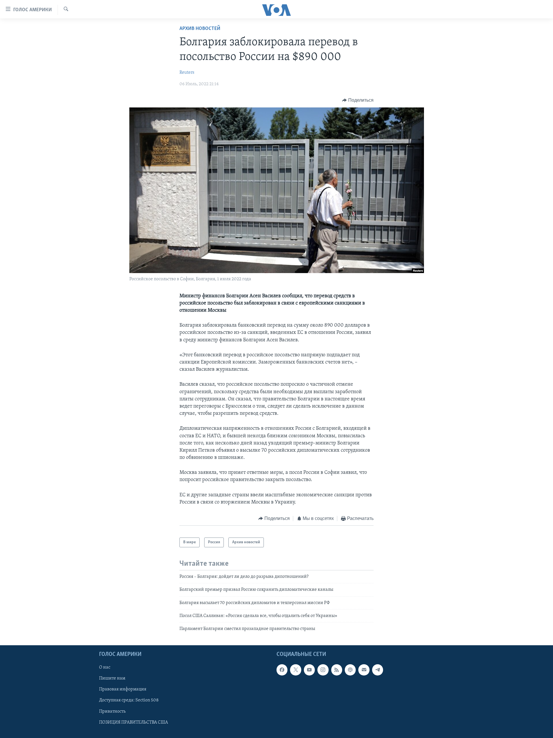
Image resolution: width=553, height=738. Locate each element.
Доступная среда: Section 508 (129, 700)
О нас (104, 667)
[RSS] (336, 669)
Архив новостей (199, 28)
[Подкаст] (350, 669)
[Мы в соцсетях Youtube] (309, 669)
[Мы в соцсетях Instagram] (322, 669)
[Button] (358, 100)
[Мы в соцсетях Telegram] (377, 669)
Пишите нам (112, 678)
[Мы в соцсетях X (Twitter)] (295, 669)
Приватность (112, 711)
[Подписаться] (363, 669)
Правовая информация (122, 689)
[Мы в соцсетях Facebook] (281, 669)
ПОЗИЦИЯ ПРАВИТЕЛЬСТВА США (133, 722)
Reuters (186, 72)
